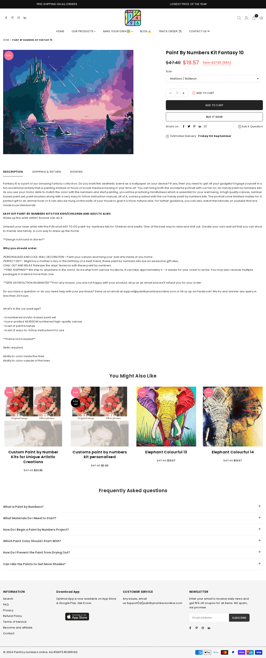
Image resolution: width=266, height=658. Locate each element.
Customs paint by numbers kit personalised (100, 454)
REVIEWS (76, 172)
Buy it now (214, 117)
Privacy (8, 610)
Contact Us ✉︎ (199, 31)
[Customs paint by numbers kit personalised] (100, 416)
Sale (8, 55)
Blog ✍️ (145, 31)
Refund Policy (12, 616)
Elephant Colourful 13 (166, 452)
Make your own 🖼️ (117, 31)
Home (60, 31)
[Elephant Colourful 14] (233, 416)
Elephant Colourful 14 (233, 452)
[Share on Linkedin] (200, 126)
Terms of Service (15, 622)
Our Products (83, 31)
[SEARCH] (239, 18)
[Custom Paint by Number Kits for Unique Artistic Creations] (33, 416)
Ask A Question (252, 126)
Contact (8, 633)
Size (169, 71)
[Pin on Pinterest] (194, 126)
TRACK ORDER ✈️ (170, 31)
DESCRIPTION (13, 172)
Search (8, 599)
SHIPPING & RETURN (46, 172)
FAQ (6, 604)
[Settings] (260, 18)
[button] (253, 18)
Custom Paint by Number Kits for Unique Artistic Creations (33, 456)
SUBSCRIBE (239, 618)
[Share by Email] (205, 126)
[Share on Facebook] (183, 126)
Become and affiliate (17, 628)
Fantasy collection (64, 184)
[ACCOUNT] (246, 18)
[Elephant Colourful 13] (166, 416)
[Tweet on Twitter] (189, 126)
